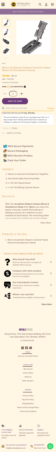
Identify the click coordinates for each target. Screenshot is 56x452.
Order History (28, 373)
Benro (4, 63)
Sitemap (28, 415)
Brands (28, 419)
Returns (28, 385)
